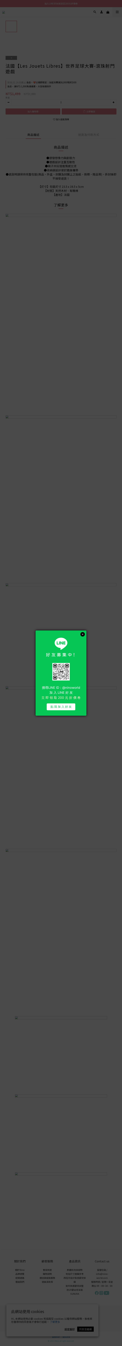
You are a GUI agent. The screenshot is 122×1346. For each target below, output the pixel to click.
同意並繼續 (85, 1329)
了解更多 (55, 1322)
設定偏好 (69, 1329)
